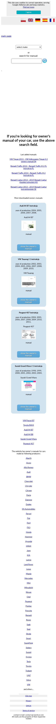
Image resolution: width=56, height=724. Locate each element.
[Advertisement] (28, 100)
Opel (29, 597)
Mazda (28, 574)
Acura (28, 463)
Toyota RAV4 (28, 425)
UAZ (29, 675)
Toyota (28, 666)
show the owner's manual (28, 247)
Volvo (28, 680)
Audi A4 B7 (28, 430)
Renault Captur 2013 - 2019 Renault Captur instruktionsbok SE (29, 188)
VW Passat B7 (28, 421)
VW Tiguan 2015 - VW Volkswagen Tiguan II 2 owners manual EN (29, 160)
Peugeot (28, 602)
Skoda (28, 634)
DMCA (28, 706)
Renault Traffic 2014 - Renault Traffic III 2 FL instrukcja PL (28, 167)
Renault (29, 615)
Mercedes (29, 578)
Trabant (29, 671)
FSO (28, 528)
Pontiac (29, 606)
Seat (28, 629)
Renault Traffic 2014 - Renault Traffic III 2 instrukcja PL (29, 174)
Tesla (29, 662)
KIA (28, 555)
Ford (28, 523)
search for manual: (28, 56)
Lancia (28, 560)
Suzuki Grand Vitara (29, 439)
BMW (28, 477)
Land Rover (28, 565)
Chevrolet (29, 481)
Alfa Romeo (28, 468)
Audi (28, 472)
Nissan (28, 592)
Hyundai (28, 541)
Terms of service (29, 710)
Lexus (28, 569)
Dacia (28, 495)
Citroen (29, 491)
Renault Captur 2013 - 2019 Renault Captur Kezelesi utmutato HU (29, 181)
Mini (28, 583)
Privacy (28, 701)
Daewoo (28, 500)
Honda (28, 532)
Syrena (28, 657)
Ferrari (28, 514)
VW (28, 685)
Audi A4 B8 (28, 434)
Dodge (28, 505)
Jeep (29, 551)
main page (6, 36)
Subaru (28, 648)
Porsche (28, 611)
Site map (28, 696)
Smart (28, 639)
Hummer (28, 537)
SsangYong (28, 643)
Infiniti (28, 546)
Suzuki (28, 652)
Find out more (28, 7)
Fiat (28, 518)
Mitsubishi (28, 588)
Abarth (28, 458)
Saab (28, 625)
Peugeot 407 (28, 444)
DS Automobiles (28, 509)
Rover (28, 620)
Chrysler (28, 486)
